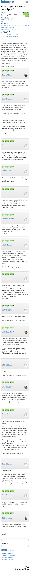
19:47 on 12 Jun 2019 (7, 146)
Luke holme (6, 193)
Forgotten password (7, 557)
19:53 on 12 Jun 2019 (7, 194)
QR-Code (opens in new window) (9, 36)
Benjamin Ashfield (8, 219)
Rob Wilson (6, 98)
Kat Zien (3, 12)
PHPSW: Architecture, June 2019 (9, 21)
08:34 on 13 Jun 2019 (7, 464)
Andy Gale (5, 74)
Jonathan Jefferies (8, 331)
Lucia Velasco (6, 278)
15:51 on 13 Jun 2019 (7, 496)
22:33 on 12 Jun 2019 (7, 387)
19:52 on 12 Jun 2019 (7, 171)
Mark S (4, 495)
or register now (12, 550)
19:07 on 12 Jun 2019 (7, 75)
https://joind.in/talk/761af (8, 35)
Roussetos (5, 414)
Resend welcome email (8, 555)
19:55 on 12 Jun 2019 (7, 219)
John (3, 517)
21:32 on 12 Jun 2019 (7, 365)
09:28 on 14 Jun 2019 (7, 518)
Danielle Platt (6, 171)
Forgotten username (7, 559)
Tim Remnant (6, 309)
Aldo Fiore (5, 145)
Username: (5, 537)
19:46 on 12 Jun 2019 (7, 99)
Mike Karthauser (7, 386)
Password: (5, 543)
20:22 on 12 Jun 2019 (7, 310)
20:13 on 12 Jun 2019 (7, 279)
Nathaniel (5, 244)
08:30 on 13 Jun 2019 (7, 415)
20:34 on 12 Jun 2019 (7, 332)
